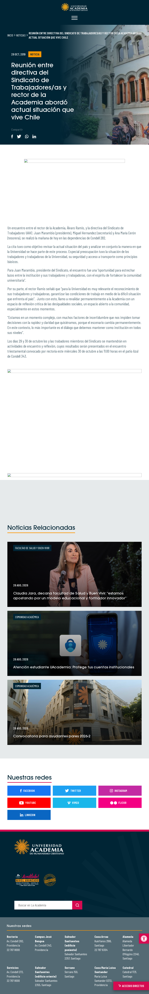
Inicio (10, 35)
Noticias (21, 35)
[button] (144, 939)
